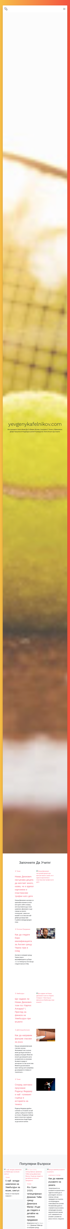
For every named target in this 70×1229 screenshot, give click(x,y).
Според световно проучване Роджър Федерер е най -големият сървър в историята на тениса (23, 1094)
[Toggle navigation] (64, 9)
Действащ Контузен (23, 1030)
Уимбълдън (20, 993)
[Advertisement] (24, 977)
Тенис (19, 871)
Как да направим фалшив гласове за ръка (23, 1038)
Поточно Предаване (23, 929)
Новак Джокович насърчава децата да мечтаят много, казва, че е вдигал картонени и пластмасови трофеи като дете (24, 886)
